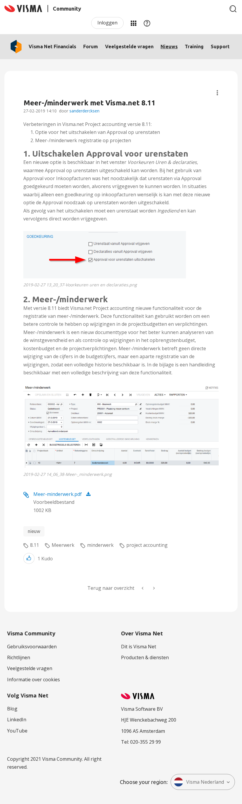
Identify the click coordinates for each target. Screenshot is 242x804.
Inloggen (107, 22)
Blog (12, 708)
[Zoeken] (233, 8)
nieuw (34, 531)
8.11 (34, 545)
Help (147, 23)
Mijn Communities (133, 23)
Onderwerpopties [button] (217, 93)
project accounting (147, 545)
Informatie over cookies (33, 679)
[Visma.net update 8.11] (153, 588)
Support (220, 46)
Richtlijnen (18, 657)
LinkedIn (16, 719)
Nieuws (169, 46)
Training (194, 46)
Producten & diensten (145, 657)
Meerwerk (63, 545)
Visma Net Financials (52, 46)
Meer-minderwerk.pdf (57, 494)
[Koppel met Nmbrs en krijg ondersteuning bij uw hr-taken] (143, 588)
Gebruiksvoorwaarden (32, 646)
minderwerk (100, 545)
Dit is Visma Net (138, 646)
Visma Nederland (205, 782)
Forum (90, 46)
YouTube (17, 730)
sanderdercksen (84, 111)
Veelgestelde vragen (129, 46)
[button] (104, 254)
